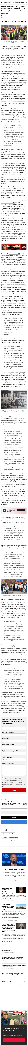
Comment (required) (8, 763)
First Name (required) (8, 726)
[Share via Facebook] (2, 21)
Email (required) (6, 738)
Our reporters (4, 15)
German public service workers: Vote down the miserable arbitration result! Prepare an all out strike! (11, 803)
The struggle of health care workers (10, 837)
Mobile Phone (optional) (9, 744)
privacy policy (6, 786)
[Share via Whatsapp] (9, 21)
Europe (10, 830)
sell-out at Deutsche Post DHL (13, 202)
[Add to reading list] (25, 21)
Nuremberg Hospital (14, 254)
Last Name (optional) (8, 732)
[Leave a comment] (22, 21)
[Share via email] (15, 21)
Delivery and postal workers (8, 833)
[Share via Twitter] (6, 21)
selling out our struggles (15, 66)
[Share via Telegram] (12, 21)
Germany (4, 830)
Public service (5, 840)
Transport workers (18, 830)
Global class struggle (15, 840)
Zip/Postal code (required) (9, 751)
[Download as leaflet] (18, 21)
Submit (14, 790)
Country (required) (7, 757)
